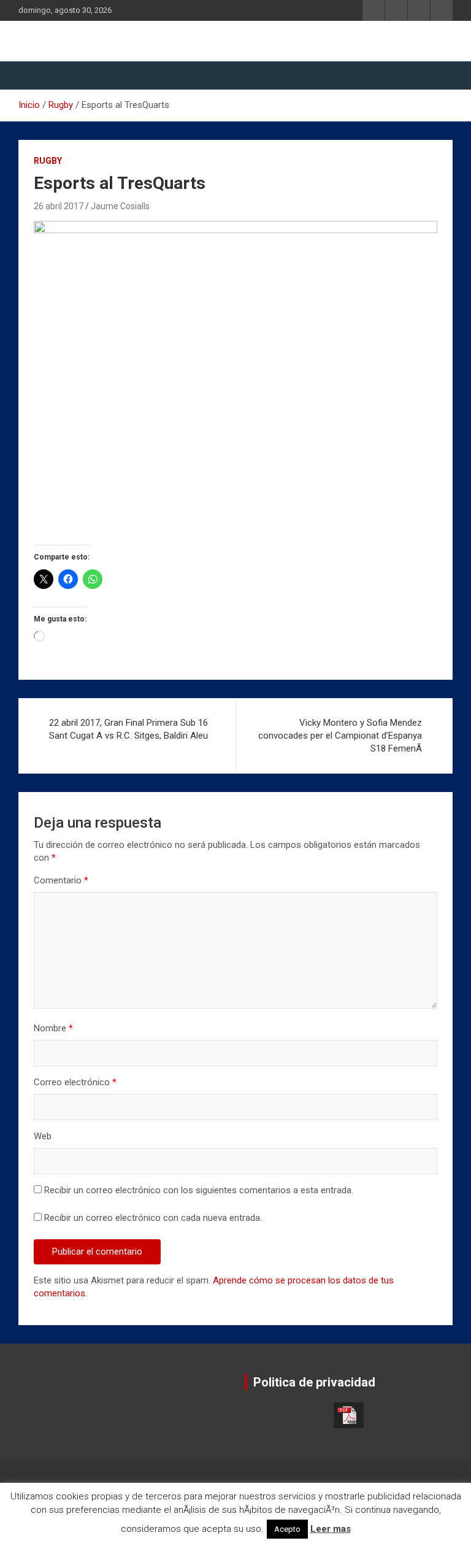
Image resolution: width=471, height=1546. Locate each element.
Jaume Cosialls (120, 206)
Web (43, 1136)
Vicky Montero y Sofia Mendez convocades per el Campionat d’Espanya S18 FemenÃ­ (340, 735)
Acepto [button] (287, 1529)
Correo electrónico (75, 1082)
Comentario (61, 880)
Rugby (48, 161)
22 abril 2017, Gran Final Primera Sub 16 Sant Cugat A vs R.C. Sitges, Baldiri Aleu (128, 729)
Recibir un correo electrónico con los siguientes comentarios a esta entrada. (198, 1190)
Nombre (53, 1028)
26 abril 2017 (58, 206)
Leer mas (330, 1528)
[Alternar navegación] (33, 75)
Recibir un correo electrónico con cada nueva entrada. (153, 1217)
